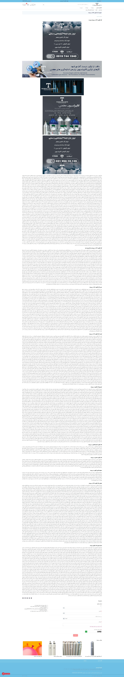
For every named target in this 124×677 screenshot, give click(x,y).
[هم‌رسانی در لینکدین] (25, 598)
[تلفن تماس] (62, 40)
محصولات (85, 660)
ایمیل (100, 611)
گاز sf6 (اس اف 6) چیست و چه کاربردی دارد (74, 656)
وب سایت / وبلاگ (98, 616)
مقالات (96, 10)
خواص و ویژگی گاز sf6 (58, 656)
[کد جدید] (86, 632)
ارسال (75, 635)
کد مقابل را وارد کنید (97, 629)
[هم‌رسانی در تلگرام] (27, 598)
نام (100, 605)
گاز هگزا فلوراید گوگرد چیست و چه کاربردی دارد (93, 656)
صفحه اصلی (98, 7)
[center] (43, 4)
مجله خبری (99, 1)
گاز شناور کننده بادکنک (38, 656)
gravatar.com (29, 608)
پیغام (100, 621)
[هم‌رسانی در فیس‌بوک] (31, 598)
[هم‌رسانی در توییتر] (29, 598)
